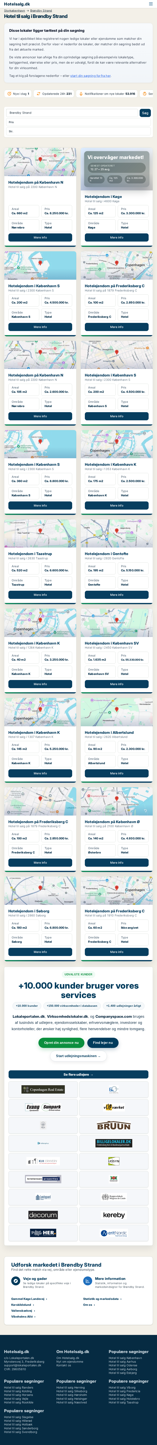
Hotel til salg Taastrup (124, 1402)
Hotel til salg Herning (70, 1387)
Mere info (40, 237)
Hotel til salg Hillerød (18, 1420)
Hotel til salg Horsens (18, 1394)
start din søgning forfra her (90, 76)
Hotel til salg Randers (18, 1387)
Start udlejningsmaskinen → (78, 1056)
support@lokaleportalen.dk (22, 1365)
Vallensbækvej (21, 1310)
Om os (87, 1304)
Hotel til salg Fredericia (124, 1391)
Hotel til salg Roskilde (19, 1402)
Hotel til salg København (125, 1358)
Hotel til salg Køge (121, 1394)
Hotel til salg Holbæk (18, 1424)
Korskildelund (21, 1304)
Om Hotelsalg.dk (67, 1358)
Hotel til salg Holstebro (124, 1398)
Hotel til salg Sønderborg (21, 1428)
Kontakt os (63, 1365)
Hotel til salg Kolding (18, 1391)
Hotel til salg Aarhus (122, 1361)
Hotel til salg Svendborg (20, 1432)
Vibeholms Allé (22, 1316)
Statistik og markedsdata (101, 1298)
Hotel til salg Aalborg (123, 1369)
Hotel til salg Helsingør (71, 1398)
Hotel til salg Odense (123, 1365)
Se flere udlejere (78, 1074)
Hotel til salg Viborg (122, 1387)
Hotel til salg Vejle (16, 1398)
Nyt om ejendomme (69, 1361)
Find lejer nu (103, 1042)
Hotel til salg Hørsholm (71, 1394)
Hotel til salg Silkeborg (71, 1391)
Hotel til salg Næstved (71, 1402)
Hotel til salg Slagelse (19, 1417)
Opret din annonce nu (61, 1042)
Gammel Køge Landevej (27, 1298)
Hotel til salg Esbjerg (123, 1372)
